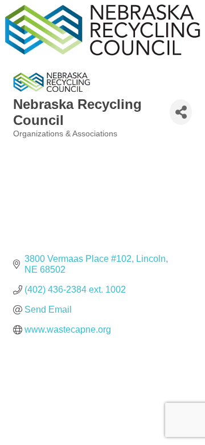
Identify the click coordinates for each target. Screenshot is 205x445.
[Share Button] (181, 112)
